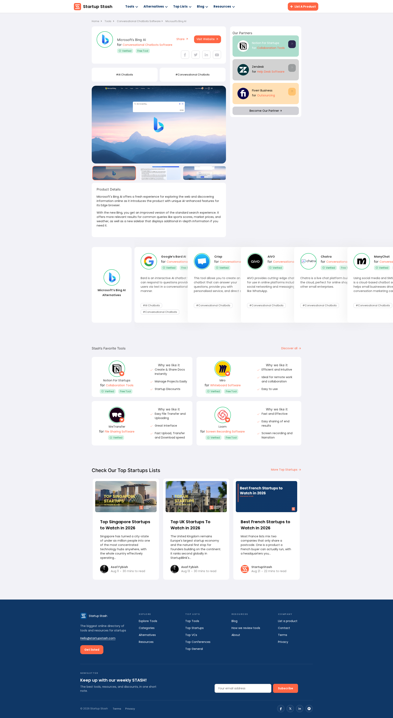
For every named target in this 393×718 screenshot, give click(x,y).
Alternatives (153, 6)
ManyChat (382, 257)
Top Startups (194, 628)
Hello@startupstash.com (97, 638)
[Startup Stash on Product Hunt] (309, 708)
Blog (200, 6)
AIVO (271, 257)
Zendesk (258, 67)
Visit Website (206, 39)
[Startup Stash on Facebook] (281, 708)
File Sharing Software (119, 431)
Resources (222, 6)
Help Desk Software (271, 72)
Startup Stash (97, 6)
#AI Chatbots (124, 74)
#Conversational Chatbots (192, 74)
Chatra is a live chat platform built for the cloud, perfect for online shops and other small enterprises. (328, 282)
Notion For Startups (265, 43)
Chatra (326, 257)
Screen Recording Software (225, 431)
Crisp (218, 257)
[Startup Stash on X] (290, 708)
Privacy (283, 642)
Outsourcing (266, 95)
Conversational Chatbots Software (138, 21)
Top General (194, 649)
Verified (126, 51)
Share (180, 39)
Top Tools (192, 621)
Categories (147, 628)
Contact (284, 628)
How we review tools (246, 628)
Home (96, 21)
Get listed (91, 650)
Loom (223, 427)
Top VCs (191, 635)
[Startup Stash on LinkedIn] (299, 708)
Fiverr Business (262, 90)
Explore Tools (148, 621)
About (236, 635)
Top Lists (180, 6)
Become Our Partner (265, 111)
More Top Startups (284, 470)
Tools (129, 6)
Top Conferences (197, 642)
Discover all (289, 348)
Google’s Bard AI (173, 257)
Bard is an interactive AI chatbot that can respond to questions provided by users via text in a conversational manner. (168, 284)
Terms (282, 635)
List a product (287, 621)
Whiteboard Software (225, 385)
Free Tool (142, 51)
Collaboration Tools (271, 48)
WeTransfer (116, 427)
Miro (223, 380)
